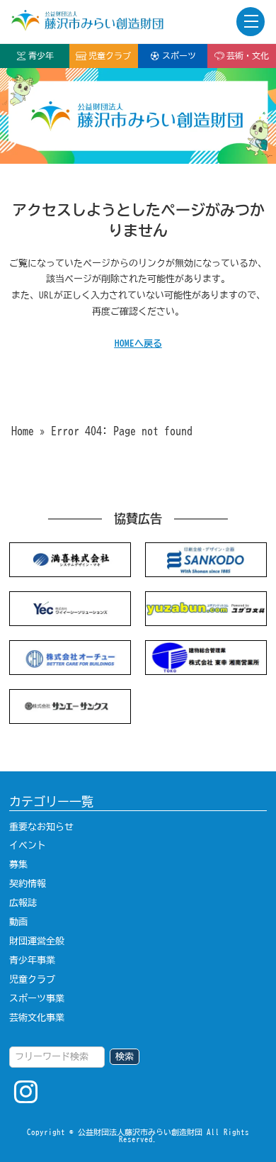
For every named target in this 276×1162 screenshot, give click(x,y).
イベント (27, 845)
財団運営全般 (36, 941)
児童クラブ (109, 56)
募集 (18, 864)
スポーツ (179, 56)
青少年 (41, 56)
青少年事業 (32, 960)
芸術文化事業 (36, 1017)
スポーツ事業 (36, 998)
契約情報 (27, 883)
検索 (124, 1056)
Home (22, 431)
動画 (18, 922)
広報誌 (23, 902)
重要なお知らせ (41, 827)
